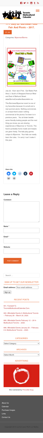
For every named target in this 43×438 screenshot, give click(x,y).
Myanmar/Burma (21, 37)
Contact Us (6, 417)
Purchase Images (8, 410)
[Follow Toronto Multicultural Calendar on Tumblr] (34, 3)
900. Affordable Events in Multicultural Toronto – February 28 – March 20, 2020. (21, 314)
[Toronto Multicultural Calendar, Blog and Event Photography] (20, 14)
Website (7, 247)
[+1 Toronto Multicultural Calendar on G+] (28, 3)
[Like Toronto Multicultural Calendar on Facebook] (21, 3)
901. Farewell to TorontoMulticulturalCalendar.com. (17, 307)
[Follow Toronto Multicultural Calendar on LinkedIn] (31, 3)
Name (6, 226)
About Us (5, 403)
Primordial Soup (27, 390)
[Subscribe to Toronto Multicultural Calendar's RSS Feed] (38, 3)
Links (4, 413)
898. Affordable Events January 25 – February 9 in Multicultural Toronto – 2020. (21, 328)
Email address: (10, 287)
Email (6, 236)
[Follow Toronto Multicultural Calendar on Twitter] (24, 3)
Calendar (5, 406)
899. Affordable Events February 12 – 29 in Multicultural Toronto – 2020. (20, 321)
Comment (7, 199)
